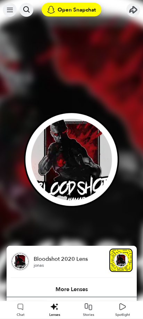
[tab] (72, 289)
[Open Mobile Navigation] (10, 10)
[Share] (133, 10)
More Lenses (72, 289)
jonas (39, 265)
